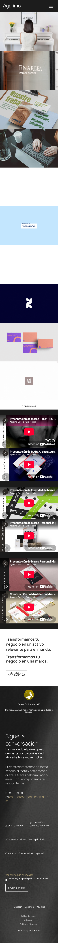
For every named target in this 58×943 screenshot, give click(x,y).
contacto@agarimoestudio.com (27, 799)
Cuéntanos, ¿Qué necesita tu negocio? (25, 853)
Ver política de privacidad (19, 875)
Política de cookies (28, 916)
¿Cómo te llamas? (15, 825)
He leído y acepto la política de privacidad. (30, 878)
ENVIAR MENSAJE (16, 887)
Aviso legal (28, 920)
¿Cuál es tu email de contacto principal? (25, 839)
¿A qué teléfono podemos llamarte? (40, 824)
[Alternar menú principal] (51, 6)
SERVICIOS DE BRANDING (16, 674)
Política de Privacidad (28, 924)
